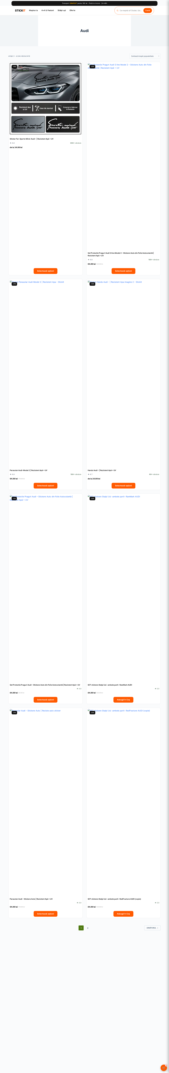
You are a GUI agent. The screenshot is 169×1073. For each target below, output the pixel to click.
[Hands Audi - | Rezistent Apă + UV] (123, 373)
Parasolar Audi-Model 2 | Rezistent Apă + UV (28, 470)
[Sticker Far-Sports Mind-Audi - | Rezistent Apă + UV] (45, 99)
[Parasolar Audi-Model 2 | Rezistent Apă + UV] (45, 373)
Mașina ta (33, 10)
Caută (147, 10)
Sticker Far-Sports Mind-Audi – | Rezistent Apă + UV (31, 139)
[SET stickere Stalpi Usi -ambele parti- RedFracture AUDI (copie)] (123, 802)
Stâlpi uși (62, 10)
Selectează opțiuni (45, 271)
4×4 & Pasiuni (47, 10)
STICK (20, 10)
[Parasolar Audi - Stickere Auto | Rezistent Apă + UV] (45, 802)
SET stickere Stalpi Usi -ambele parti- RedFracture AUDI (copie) (114, 899)
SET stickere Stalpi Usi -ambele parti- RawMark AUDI (110, 685)
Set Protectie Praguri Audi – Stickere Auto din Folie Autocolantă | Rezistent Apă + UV (45, 685)
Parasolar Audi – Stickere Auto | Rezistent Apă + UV (31, 899)
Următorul (151, 928)
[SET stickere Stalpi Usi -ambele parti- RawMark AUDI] (123, 587)
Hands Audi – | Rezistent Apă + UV (102, 470)
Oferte (72, 10)
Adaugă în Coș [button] (123, 700)
